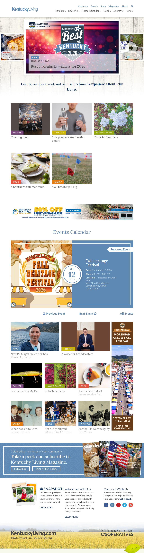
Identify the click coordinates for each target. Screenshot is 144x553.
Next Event (86, 313)
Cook (106, 10)
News (128, 10)
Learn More (46, 507)
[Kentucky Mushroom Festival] (41, 274)
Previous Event (55, 313)
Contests (83, 6)
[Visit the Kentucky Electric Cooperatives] (117, 533)
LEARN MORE (71, 517)
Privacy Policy (25, 538)
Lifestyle (73, 10)
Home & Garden (91, 10)
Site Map (48, 538)
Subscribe (20, 468)
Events (94, 6)
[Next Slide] (131, 47)
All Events (126, 313)
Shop (103, 6)
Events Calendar (72, 232)
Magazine (114, 6)
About (125, 6)
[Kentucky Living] (25, 9)
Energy (117, 10)
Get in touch (125, 499)
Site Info (38, 538)
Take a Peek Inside (46, 468)
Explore (60, 10)
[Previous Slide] (12, 47)
